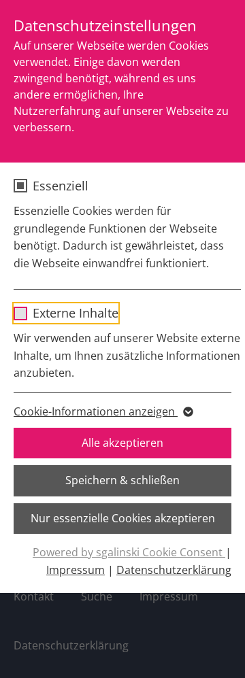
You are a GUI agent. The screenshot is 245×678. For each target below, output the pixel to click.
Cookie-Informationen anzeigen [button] (96, 411)
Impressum (75, 569)
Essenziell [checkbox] (60, 185)
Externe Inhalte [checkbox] (75, 313)
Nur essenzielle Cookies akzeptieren (123, 518)
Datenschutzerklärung (173, 569)
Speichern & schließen (122, 480)
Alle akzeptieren (122, 442)
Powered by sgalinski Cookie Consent (129, 552)
